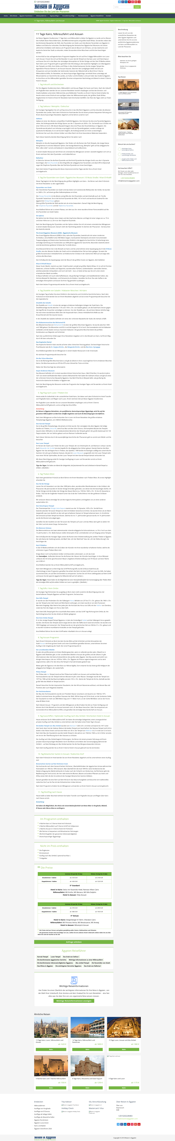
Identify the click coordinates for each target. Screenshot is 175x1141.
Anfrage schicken (74, 942)
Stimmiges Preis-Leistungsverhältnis (128, 149)
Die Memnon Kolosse (43, 528)
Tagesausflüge (54, 16)
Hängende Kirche (73, 347)
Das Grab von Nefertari (92, 966)
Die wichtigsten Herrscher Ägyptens (68, 966)
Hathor (99, 605)
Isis (48, 674)
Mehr (51, 1049)
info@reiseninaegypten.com (129, 181)
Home (6, 16)
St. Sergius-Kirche (57, 347)
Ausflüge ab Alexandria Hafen (44, 1117)
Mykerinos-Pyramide (66, 206)
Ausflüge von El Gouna (42, 1111)
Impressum (120, 1108)
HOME (97, 20)
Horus (72, 601)
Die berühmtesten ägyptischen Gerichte (51, 960)
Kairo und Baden (40, 1126)
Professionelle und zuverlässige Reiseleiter (129, 154)
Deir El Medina (41, 545)
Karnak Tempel (42, 957)
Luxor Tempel (55, 957)
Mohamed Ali (58, 325)
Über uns (119, 1105)
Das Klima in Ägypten (45, 966)
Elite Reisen (13, 16)
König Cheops (49, 201)
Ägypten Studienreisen (115, 20)
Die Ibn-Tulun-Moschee (44, 358)
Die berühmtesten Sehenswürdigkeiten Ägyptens (55, 963)
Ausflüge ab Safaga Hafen (43, 1114)
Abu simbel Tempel (82, 963)
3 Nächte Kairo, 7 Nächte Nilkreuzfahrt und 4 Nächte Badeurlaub (125, 133)
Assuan (42, 643)
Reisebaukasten (83, 16)
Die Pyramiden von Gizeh (101, 963)
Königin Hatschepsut (58, 508)
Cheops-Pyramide (45, 196)
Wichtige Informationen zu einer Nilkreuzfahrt (86, 960)
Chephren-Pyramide (46, 206)
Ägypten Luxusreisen (41, 1123)
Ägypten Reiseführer (97, 16)
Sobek (84, 620)
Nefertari (89, 731)
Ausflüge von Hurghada (42, 1108)
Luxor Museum (78, 453)
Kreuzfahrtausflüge (68, 16)
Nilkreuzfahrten (41, 16)
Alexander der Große (47, 448)
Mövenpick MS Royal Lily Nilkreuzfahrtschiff (125, 112)
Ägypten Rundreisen (26, 16)
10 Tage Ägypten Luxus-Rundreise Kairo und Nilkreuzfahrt (127, 93)
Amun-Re (53, 428)
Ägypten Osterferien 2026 (43, 1129)
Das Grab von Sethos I (71, 957)
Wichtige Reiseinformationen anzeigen (73, 1001)
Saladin (50, 305)
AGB (117, 1110)
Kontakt (108, 16)
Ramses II (73, 726)
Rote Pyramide (52, 163)
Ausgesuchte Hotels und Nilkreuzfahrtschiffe (129, 159)
